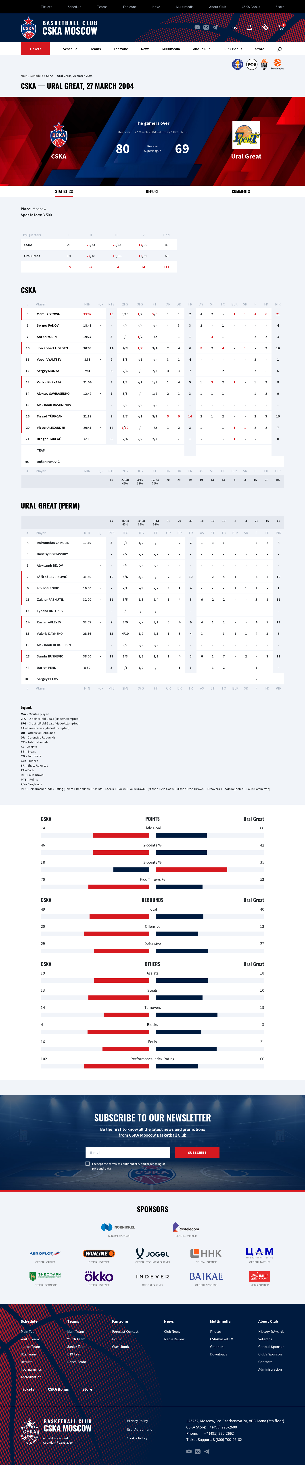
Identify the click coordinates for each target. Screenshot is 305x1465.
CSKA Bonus (251, 6)
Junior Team (30, 1346)
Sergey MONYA (48, 370)
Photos (215, 1331)
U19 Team (28, 1354)
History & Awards (271, 1331)
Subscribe (197, 1152)
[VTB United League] (237, 64)
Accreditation (31, 1377)
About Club (217, 6)
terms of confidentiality (124, 1164)
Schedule (74, 6)
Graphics (217, 1346)
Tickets (46, 6)
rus (234, 28)
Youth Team (30, 1339)
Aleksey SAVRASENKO (53, 393)
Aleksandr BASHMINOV (54, 405)
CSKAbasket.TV (221, 1339)
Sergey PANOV (48, 325)
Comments (241, 191)
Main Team (29, 1331)
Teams (102, 6)
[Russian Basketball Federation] (252, 64)
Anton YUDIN (47, 336)
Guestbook (120, 1346)
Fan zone (130, 6)
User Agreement (139, 1429)
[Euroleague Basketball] (277, 64)
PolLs (116, 1339)
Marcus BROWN (48, 314)
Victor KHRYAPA (49, 382)
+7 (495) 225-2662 (219, 1433)
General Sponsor (271, 1346)
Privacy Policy (137, 1420)
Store (280, 6)
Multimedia (185, 6)
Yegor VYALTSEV (49, 359)
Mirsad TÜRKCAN (50, 416)
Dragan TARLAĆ (49, 439)
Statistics (64, 191)
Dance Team (76, 1361)
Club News (172, 1331)
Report (152, 191)
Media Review (174, 1339)
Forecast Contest (125, 1331)
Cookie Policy (137, 1438)
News (156, 6)
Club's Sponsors (270, 1354)
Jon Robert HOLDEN (52, 348)
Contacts (265, 1361)
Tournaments (31, 1369)
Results (26, 1361)
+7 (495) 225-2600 (222, 1427)
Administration (270, 1369)
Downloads (218, 1354)
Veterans (265, 1339)
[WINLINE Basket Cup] (264, 64)
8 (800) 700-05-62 (227, 1439)
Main (24, 76)
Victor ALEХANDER (51, 427)
